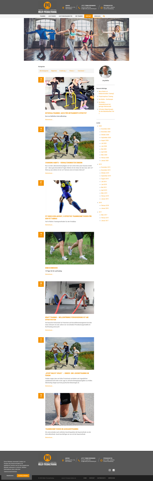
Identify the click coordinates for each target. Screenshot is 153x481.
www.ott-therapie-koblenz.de (69, 478)
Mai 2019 (103, 187)
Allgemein (54, 71)
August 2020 (105, 140)
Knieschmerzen (51, 268)
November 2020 (105, 132)
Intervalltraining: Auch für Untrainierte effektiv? (66, 113)
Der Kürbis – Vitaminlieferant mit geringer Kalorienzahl (105, 104)
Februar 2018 (105, 205)
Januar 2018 (104, 208)
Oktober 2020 (105, 135)
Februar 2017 (105, 218)
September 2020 (106, 137)
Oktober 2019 (105, 173)
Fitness (71, 71)
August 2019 (105, 178)
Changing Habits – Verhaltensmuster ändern (63, 163)
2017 (100, 212)
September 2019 (106, 176)
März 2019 (104, 193)
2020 (100, 126)
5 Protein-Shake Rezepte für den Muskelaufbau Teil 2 (106, 111)
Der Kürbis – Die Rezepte (106, 99)
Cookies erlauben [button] (23, 475)
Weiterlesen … (49, 119)
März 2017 (104, 215)
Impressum (111, 478)
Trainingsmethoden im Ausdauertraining (61, 429)
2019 (100, 164)
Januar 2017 (104, 220)
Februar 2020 (105, 157)
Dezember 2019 (105, 167)
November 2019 (105, 170)
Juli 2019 (103, 181)
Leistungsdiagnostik (65, 16)
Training (42, 16)
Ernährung (62, 71)
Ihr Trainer (79, 16)
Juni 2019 (104, 184)
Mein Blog (97, 16)
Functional (81, 71)
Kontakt (88, 16)
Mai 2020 (103, 149)
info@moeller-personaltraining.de (88, 8)
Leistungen (52, 16)
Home (85, 478)
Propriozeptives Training (106, 96)
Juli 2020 (103, 143)
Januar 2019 (104, 199)
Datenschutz (101, 478)
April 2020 (104, 152)
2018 (100, 202)
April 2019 (104, 190)
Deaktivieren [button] (10, 475)
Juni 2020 (104, 146)
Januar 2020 (104, 160)
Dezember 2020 (105, 129)
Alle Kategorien (44, 71)
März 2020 (104, 155)
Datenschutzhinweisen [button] (10, 471)
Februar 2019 (105, 196)
